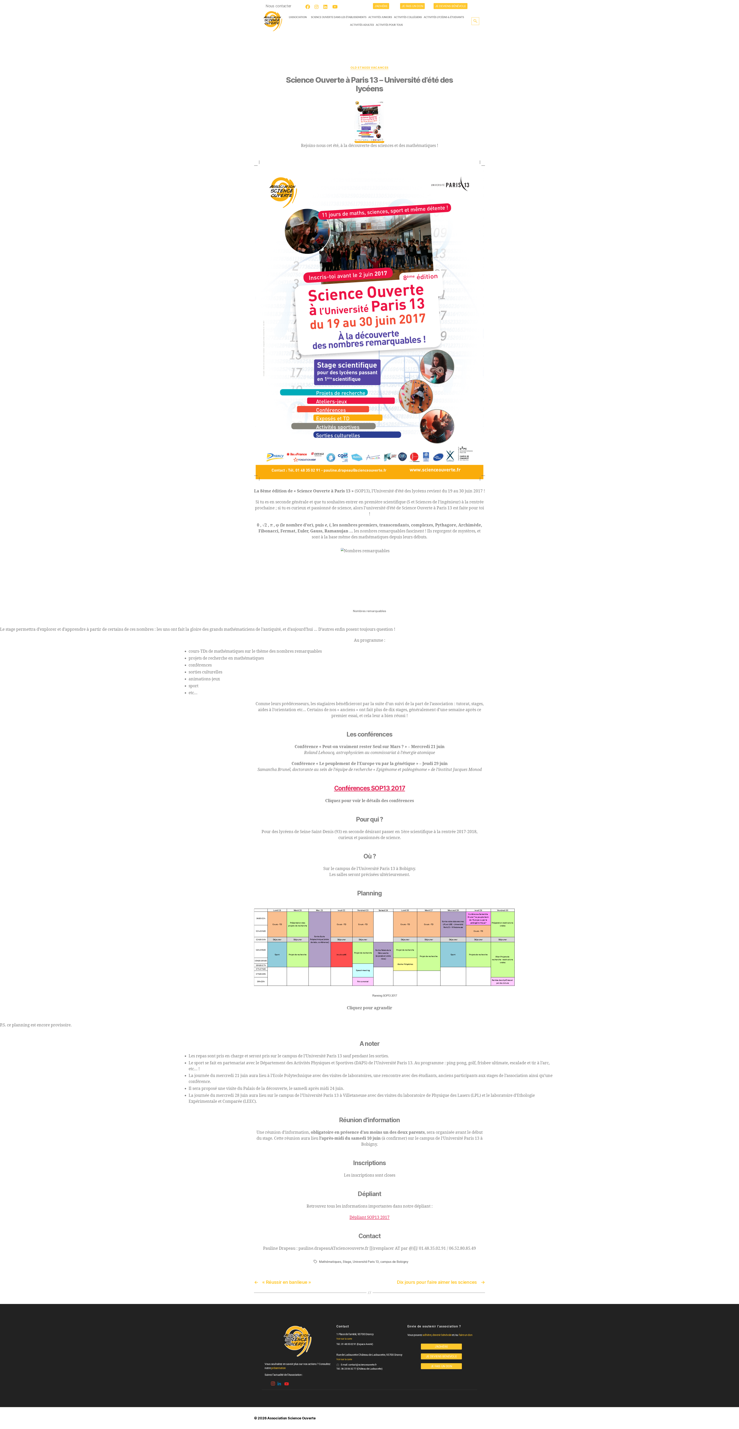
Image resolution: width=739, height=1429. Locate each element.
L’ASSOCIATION (298, 17)
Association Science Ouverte (291, 1418)
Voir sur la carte (344, 1338)
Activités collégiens (408, 17)
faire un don (465, 1334)
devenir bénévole (441, 1334)
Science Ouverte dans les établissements (338, 17)
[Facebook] (308, 7)
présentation (278, 1368)
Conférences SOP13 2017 (369, 788)
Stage (347, 1262)
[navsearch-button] (475, 21)
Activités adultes (362, 24)
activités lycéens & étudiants (444, 17)
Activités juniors (380, 17)
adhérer (427, 1334)
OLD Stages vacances (369, 67)
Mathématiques (330, 1262)
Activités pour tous (389, 24)
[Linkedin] (279, 1382)
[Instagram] (317, 7)
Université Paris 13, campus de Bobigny (380, 1262)
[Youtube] (335, 7)
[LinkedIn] (326, 7)
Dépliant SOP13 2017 (369, 1217)
